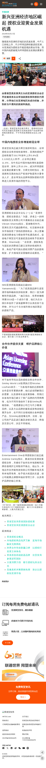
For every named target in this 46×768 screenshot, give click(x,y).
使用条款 (5, 730)
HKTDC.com (6, 716)
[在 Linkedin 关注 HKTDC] (11, 748)
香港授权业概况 (15, 537)
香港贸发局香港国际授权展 (21, 521)
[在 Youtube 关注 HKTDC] (24, 748)
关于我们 (25, 716)
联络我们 (5, 720)
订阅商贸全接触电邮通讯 (11, 724)
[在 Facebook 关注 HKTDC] (3, 748)
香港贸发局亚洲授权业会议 (21, 525)
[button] (41, 4)
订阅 (8, 643)
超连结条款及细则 (8, 734)
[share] (42, 752)
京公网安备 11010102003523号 (29, 739)
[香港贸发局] (23, 713)
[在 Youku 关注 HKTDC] (28, 748)
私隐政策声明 (27, 730)
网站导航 (25, 734)
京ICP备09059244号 (9, 738)
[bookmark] (42, 758)
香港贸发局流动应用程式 (31, 720)
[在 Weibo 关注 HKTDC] (15, 748)
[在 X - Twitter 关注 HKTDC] (7, 748)
